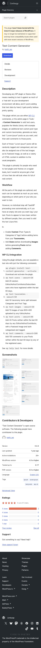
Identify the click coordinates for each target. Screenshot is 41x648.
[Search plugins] (25, 18)
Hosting (5, 566)
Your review (7, 528)
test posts (29, 484)
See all (36, 528)
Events (24, 581)
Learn (4, 577)
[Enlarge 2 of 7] (17, 373)
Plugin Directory (8, 10)
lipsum (26, 480)
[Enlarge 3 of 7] (17, 408)
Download (7, 55)
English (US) (34, 475)
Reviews (7, 70)
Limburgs (10, 618)
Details (7, 64)
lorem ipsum (34, 480)
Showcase (26, 558)
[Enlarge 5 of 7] (36, 373)
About (4, 558)
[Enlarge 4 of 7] (36, 361)
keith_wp (8, 49)
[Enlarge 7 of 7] (36, 397)
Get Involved (27, 577)
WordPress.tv (8, 589)
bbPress (6, 604)
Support (7, 81)
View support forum (10, 545)
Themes (25, 562)
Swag (25, 589)
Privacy (5, 570)
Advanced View (8, 490)
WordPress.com (9, 596)
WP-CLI (31, 116)
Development (9, 75)
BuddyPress (8, 608)
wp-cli (36, 484)
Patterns (25, 570)
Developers (6, 585)
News (4, 562)
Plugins (24, 566)
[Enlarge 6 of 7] (36, 385)
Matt (5, 600)
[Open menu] (37, 3)
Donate (26, 585)
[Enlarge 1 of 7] (17, 361)
